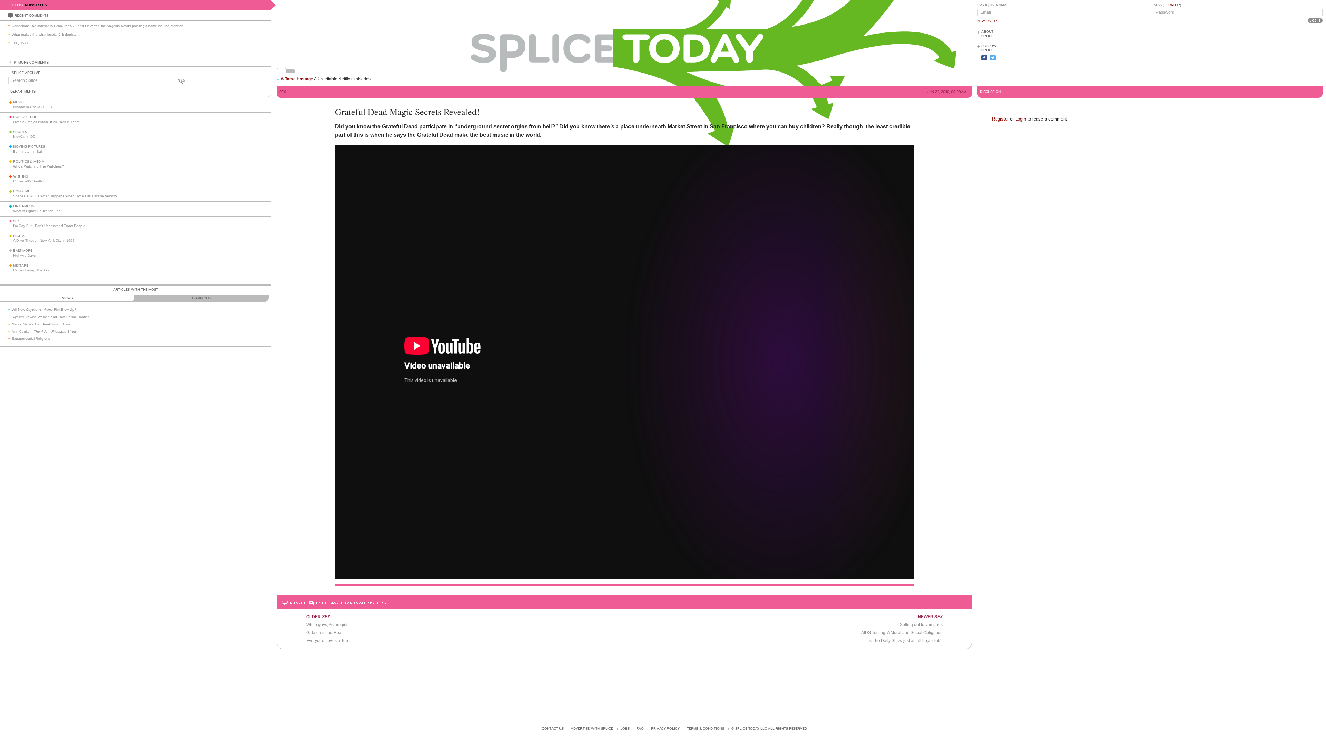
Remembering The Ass (31, 270)
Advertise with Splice (592, 729)
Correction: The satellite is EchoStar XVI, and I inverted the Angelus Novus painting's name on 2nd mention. (98, 26)
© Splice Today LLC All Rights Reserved (769, 729)
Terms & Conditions (705, 729)
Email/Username (992, 5)
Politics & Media (28, 162)
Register (1000, 119)
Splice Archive (26, 73)
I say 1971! (21, 43)
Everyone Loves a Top (327, 640)
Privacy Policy (665, 729)
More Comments (33, 62)
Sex (16, 221)
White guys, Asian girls (327, 624)
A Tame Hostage (297, 79)
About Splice (987, 34)
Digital (20, 236)
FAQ (640, 729)
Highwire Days (24, 255)
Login (1020, 119)
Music (18, 102)
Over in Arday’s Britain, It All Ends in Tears (46, 122)
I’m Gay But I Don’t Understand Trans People (49, 226)
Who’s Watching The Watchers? (38, 166)
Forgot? (1172, 5)
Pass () (1167, 5)
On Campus (23, 206)
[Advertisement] (1291, 56)
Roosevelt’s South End (31, 181)
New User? (987, 21)
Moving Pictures (29, 147)
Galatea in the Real (324, 632)
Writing (20, 176)
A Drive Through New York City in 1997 (44, 240)
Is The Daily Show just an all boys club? (905, 640)
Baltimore (22, 251)
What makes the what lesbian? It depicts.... (46, 34)
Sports (20, 132)
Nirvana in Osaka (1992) (32, 107)
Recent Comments (31, 15)
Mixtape (20, 266)
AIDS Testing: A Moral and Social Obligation (902, 632)
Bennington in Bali (27, 151)
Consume (21, 191)
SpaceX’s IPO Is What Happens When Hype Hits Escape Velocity (65, 196)
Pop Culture (25, 117)
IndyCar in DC (24, 136)
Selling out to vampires (921, 624)
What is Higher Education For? (37, 211)
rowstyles (36, 5)
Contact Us (553, 729)
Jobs (625, 729)
